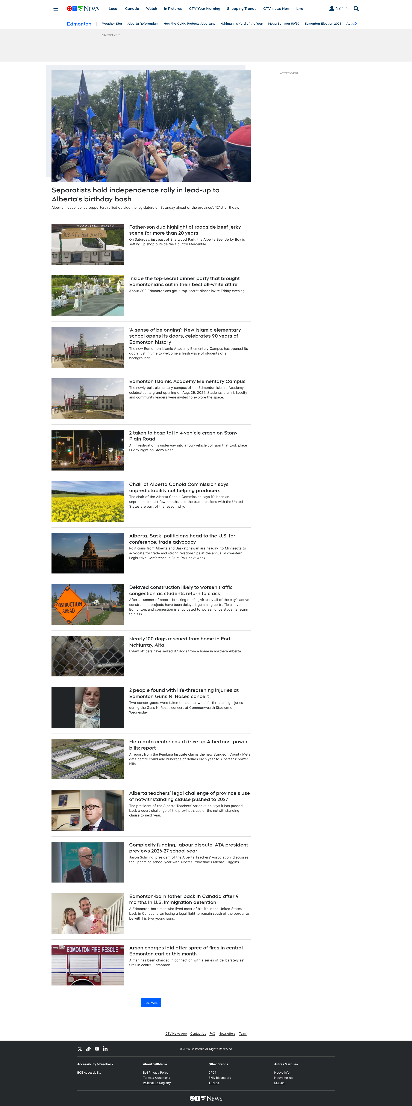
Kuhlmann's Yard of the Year (242, 23)
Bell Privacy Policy (155, 1072)
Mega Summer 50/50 (283, 23)
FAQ (212, 1033)
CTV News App (176, 1033)
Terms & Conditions (156, 1077)
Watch (151, 9)
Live (299, 9)
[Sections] (56, 8)
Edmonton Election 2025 (322, 23)
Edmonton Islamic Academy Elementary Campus (187, 381)
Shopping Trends (241, 9)
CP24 (212, 1072)
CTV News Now (276, 9)
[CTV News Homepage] (83, 8)
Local (113, 9)
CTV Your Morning (204, 9)
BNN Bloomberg (220, 1077)
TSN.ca (214, 1083)
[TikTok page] (88, 1048)
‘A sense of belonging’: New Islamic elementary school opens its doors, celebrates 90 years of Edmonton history (185, 336)
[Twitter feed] (79, 1048)
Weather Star (112, 23)
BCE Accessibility (89, 1072)
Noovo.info (281, 1072)
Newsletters (227, 1033)
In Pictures (173, 9)
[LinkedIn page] (105, 1048)
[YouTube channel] (97, 1048)
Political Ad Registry (157, 1083)
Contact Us (198, 1033)
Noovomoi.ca (283, 1077)
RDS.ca (279, 1083)
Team (243, 1033)
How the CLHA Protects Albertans (189, 23)
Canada (132, 9)
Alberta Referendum (143, 23)
